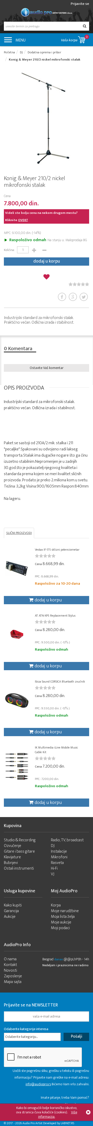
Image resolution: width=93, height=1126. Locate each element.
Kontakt (10, 964)
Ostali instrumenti (19, 868)
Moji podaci (60, 928)
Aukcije (10, 916)
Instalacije (59, 851)
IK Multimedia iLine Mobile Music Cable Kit (56, 750)
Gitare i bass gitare (19, 851)
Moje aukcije (61, 922)
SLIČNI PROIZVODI (19, 533)
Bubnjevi (11, 862)
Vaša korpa (74, 38)
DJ (53, 845)
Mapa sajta (12, 981)
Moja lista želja (63, 916)
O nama (10, 959)
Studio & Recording (20, 840)
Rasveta (57, 862)
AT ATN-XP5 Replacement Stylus (55, 615)
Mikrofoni (59, 857)
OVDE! (23, 220)
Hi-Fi (54, 868)
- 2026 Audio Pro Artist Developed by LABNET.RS (44, 1123)
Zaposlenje (13, 976)
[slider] (78, 284)
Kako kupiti (13, 905)
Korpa (56, 905)
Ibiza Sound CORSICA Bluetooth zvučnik (60, 681)
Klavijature (12, 857)
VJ (52, 874)
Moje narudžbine (65, 910)
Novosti (10, 970)
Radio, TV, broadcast (67, 840)
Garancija (11, 910)
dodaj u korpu (46, 261)
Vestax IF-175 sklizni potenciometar (57, 549)
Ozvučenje (12, 845)
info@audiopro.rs (38, 1084)
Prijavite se (80, 4)
